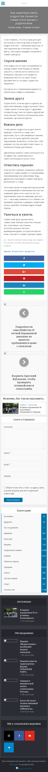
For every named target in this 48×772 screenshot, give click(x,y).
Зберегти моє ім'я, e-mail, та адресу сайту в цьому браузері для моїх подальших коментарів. (24, 490)
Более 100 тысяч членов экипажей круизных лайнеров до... (29, 704)
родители (30, 251)
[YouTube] (30, 736)
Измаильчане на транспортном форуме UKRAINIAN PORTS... (28, 666)
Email (7, 464)
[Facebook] (19, 736)
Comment (8, 427)
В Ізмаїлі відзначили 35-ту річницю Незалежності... (28, 614)
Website (7, 476)
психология (18, 251)
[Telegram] (9, 747)
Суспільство (32, 405)
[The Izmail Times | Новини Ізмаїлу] (24, 3)
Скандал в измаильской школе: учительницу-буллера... (27, 686)
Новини (23, 405)
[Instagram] (9, 736)
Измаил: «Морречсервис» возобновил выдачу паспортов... (28, 646)
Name (7, 453)
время (8, 251)
